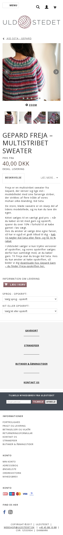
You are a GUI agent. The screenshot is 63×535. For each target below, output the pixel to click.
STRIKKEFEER (10, 440)
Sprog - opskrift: (15, 293)
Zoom (33, 105)
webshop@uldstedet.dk (19, 527)
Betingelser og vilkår (17, 429)
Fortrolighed (11, 422)
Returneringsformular (18, 433)
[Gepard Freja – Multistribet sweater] (31, 72)
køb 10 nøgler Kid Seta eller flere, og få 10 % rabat (30, 238)
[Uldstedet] (31, 21)
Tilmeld (38, 401)
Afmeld (51, 401)
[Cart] (56, 7)
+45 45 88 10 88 (48, 527)
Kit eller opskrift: (16, 305)
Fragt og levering (14, 425)
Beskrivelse (13, 177)
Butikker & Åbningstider (18, 444)
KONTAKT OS (10, 436)
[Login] (46, 7)
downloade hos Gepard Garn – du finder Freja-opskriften (30, 264)
